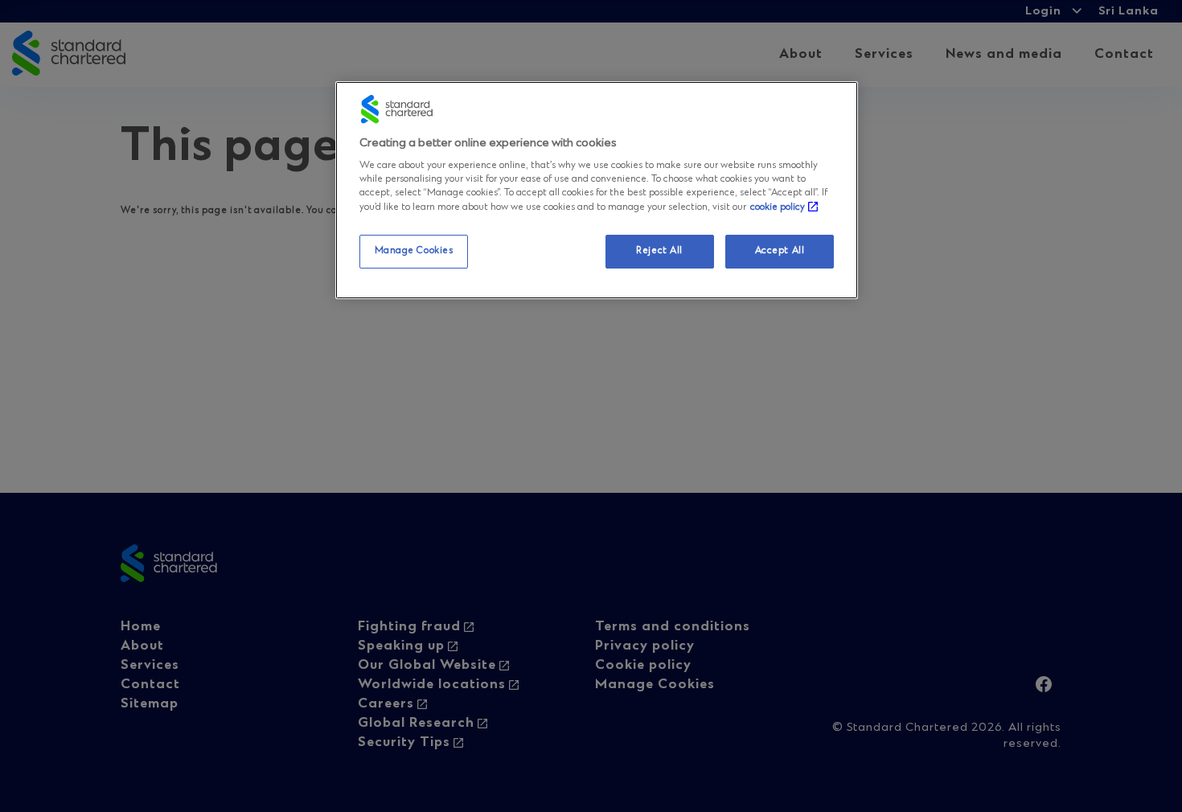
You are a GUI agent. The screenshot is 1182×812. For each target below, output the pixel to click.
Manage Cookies (414, 251)
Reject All (659, 251)
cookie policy (777, 208)
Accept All (780, 251)
